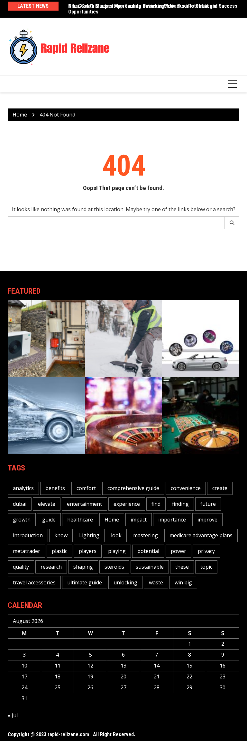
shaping (83, 566)
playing (117, 551)
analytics (23, 488)
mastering (145, 535)
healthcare (80, 519)
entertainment (84, 503)
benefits (55, 488)
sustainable (150, 566)
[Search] (232, 222)
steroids (114, 566)
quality (21, 566)
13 (123, 665)
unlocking (125, 582)
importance (172, 519)
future (208, 503)
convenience (186, 488)
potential (148, 551)
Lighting (89, 535)
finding (180, 503)
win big (183, 582)
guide (49, 519)
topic (206, 566)
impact (139, 519)
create (219, 488)
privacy (206, 551)
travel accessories (34, 582)
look (116, 535)
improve (207, 519)
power (178, 551)
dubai (19, 503)
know (61, 535)
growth (22, 519)
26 (90, 687)
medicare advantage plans (201, 535)
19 (90, 676)
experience (127, 503)
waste (156, 582)
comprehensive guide (133, 488)
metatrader (26, 551)
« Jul (13, 715)
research (51, 566)
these (182, 566)
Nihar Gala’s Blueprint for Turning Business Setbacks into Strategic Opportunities (142, 9)
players (87, 551)
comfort (86, 488)
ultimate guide (84, 582)
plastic (59, 551)
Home (112, 519)
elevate (46, 503)
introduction (28, 535)
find (155, 503)
